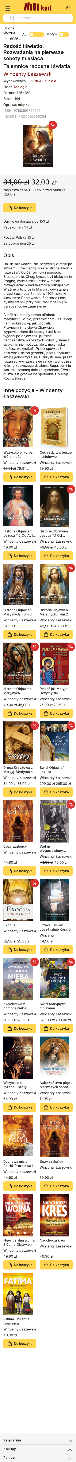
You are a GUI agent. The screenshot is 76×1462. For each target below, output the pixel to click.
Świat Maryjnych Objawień (53, 1006)
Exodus (9, 925)
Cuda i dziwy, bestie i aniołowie (56, 454)
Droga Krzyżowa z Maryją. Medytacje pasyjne (18, 769)
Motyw (51, 34)
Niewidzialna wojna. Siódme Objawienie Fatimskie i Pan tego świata (19, 1242)
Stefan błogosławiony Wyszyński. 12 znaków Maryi (51, 848)
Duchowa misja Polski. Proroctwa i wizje (18, 1163)
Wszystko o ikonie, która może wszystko (18, 454)
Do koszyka (23, 208)
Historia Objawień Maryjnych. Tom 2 (54, 612)
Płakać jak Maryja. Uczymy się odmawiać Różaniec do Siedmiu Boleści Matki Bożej (56, 691)
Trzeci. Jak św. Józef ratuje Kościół (56, 927)
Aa (24, 34)
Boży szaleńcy (15, 846)
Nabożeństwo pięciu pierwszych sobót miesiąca (56, 1085)
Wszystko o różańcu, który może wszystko (15, 1085)
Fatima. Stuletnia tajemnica (16, 1321)
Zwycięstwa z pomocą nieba (14, 1006)
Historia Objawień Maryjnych (17, 691)
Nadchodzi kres (52, 1240)
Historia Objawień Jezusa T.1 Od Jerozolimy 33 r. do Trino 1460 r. (55, 533)
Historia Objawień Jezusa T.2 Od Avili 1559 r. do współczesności (18, 533)
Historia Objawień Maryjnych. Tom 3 (17, 612)
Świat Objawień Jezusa (52, 769)
